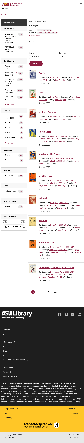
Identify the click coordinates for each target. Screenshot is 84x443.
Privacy (8, 440)
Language (8, 150)
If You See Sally (46, 242)
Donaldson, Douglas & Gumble (51, 277)
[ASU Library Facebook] (59, 314)
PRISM (4, 9)
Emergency (74, 437)
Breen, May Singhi (57, 252)
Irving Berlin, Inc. (63, 230)
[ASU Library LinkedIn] (79, 314)
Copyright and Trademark (14, 435)
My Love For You (47, 112)
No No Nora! (45, 132)
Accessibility (10, 437)
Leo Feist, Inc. (60, 80)
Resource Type (10, 201)
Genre (6, 186)
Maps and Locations (13, 409)
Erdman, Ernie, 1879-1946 (49, 139)
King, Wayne (55, 77)
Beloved (43, 198)
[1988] (23, 225)
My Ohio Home (46, 176)
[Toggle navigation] (81, 4)
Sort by (32, 53)
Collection (8, 29)
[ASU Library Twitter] (66, 314)
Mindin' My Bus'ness (49, 154)
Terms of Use (74, 435)
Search (31, 42)
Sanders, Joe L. (52, 205)
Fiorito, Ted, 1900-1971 (59, 136)
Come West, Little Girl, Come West (56, 267)
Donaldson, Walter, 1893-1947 (62, 158)
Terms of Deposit (9, 372)
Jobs (7, 413)
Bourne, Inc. (61, 208)
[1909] (5, 225)
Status (6, 170)
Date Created (9, 217)
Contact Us (7, 334)
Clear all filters (34, 36)
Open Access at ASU (11, 376)
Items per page (64, 53)
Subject (7, 111)
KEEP (5, 351)
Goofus (42, 73)
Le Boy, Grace (55, 117)
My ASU (76, 413)
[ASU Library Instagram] (73, 314)
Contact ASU (73, 409)
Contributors (9, 61)
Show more (9, 104)
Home (5, 346)
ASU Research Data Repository (15, 360)
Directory (8, 418)
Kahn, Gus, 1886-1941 (58, 161)
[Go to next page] (47, 292)
